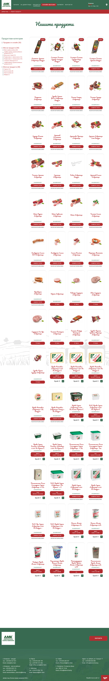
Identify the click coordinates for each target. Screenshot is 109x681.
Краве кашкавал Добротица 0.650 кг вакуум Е (96, 368)
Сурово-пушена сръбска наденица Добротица (96, 333)
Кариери (60, 4)
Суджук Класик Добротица (38, 137)
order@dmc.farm (11, 663)
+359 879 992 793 (37, 670)
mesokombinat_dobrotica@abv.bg (16, 672)
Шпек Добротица (76, 215)
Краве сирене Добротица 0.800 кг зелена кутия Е (76, 407)
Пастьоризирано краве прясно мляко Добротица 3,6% (76, 564)
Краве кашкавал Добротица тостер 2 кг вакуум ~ (57, 409)
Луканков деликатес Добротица (57, 137)
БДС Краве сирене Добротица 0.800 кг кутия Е (95, 407)
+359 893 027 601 (11, 661)
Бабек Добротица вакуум (76, 176)
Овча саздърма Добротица (95, 294)
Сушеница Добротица (57, 176)
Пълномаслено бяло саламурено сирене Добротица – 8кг (95, 446)
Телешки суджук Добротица (95, 98)
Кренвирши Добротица (38, 293)
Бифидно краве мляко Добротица (37, 563)
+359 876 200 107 (64, 661)
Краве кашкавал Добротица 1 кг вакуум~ (38, 409)
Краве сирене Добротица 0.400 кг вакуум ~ (96, 487)
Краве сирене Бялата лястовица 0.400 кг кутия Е (38, 446)
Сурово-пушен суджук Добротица (37, 371)
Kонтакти (68, 4)
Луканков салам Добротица (95, 176)
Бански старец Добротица (76, 98)
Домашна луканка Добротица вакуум (38, 59)
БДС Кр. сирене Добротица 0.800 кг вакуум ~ (38, 526)
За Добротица (26, 4)
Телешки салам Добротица (95, 215)
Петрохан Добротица (38, 98)
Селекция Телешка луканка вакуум (96, 59)
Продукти (36, 4)
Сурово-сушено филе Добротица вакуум (57, 98)
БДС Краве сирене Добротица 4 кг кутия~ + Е (57, 485)
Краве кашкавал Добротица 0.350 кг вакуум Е (76, 368)
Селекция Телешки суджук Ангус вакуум (76, 59)
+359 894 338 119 (11, 668)
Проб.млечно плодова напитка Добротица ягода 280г (95, 604)
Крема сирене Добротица (76, 603)
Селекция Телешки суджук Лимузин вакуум (57, 59)
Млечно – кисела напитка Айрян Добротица (38, 603)
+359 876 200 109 (37, 661)
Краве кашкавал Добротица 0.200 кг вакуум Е (57, 368)
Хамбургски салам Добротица (57, 254)
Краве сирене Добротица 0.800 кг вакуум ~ (76, 487)
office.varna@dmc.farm (39, 665)
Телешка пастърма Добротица (57, 333)
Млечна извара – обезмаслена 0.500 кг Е (57, 603)
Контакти (98, 638)
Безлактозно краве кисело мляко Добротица (57, 563)
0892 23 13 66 (63, 668)
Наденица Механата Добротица (96, 254)
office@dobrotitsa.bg (65, 670)
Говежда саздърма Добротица (76, 294)
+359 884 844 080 (90, 661)
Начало (16, 4)
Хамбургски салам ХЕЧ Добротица (38, 254)
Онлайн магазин (48, 4)
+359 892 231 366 (37, 663)
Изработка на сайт (92, 678)
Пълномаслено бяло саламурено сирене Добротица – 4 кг (76, 446)
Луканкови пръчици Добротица (76, 137)
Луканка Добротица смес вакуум (96, 137)
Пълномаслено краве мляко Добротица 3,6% (95, 563)
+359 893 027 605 (11, 670)
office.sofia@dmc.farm (66, 663)
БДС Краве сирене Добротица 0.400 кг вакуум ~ (57, 526)
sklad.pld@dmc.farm (39, 672)
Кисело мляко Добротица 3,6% (95, 524)
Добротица (5, 11)
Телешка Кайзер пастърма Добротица (76, 333)
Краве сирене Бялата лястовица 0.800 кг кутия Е (57, 446)
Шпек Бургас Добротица (37, 215)
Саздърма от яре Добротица (38, 333)
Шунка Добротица (57, 294)
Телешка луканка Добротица (38, 176)
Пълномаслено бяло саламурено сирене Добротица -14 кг (38, 485)
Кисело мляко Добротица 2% (76, 524)
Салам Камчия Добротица (76, 254)
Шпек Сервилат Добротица (57, 215)
